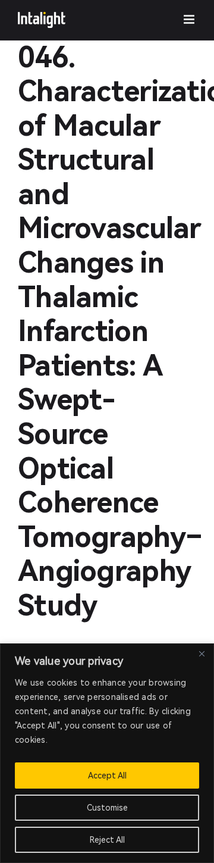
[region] (107, 753)
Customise (107, 807)
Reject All (107, 840)
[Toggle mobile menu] (190, 19)
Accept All (107, 775)
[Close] (201, 653)
